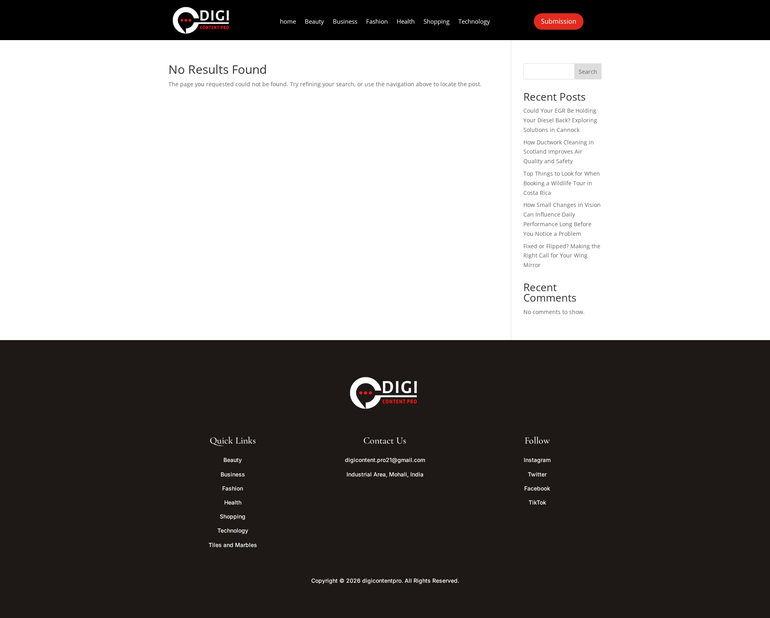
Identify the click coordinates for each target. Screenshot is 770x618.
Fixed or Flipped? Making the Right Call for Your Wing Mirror (561, 255)
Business (345, 21)
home (288, 21)
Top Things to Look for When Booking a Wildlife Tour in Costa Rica (561, 183)
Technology (474, 21)
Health (406, 21)
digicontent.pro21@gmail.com (385, 459)
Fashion (377, 21)
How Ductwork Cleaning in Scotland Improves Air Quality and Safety (558, 151)
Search (588, 71)
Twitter (537, 474)
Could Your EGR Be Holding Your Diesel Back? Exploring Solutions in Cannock (560, 120)
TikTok (537, 502)
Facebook (537, 488)
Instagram (537, 459)
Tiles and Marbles (233, 544)
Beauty (314, 21)
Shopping (437, 21)
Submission (558, 21)
